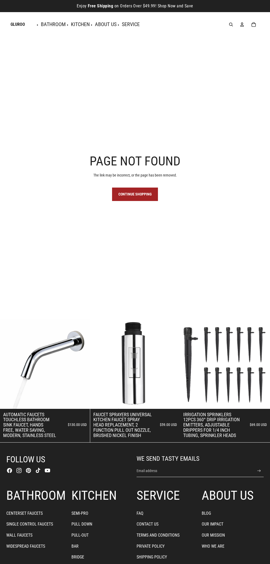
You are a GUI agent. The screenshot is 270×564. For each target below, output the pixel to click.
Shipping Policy (152, 557)
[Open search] (231, 24)
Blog (206, 513)
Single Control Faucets (29, 524)
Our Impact (212, 524)
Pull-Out (80, 535)
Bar (75, 546)
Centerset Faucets (24, 513)
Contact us (147, 524)
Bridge (77, 557)
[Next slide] (82, 364)
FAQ (140, 513)
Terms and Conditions (158, 535)
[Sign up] (259, 470)
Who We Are (213, 546)
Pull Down (81, 524)
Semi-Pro (79, 513)
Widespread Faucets (25, 546)
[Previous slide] (8, 364)
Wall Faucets (19, 535)
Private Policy (151, 546)
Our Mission (213, 535)
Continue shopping (135, 194)
